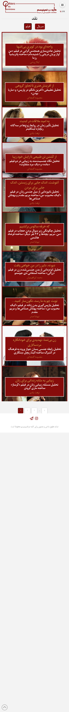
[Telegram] (31, 418)
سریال (40, 26)
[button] (62, 5)
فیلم (28, 26)
